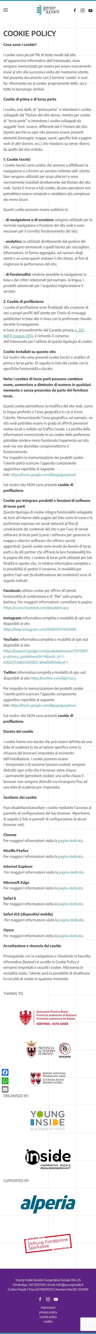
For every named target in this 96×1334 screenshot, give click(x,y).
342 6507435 (37, 1285)
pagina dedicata (70, 840)
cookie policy (48, 1317)
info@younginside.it (69, 1285)
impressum (48, 1307)
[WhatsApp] (5, 1081)
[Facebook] (5, 1072)
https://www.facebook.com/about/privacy (36, 607)
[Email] (5, 1089)
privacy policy (48, 1312)
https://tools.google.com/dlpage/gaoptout (43, 474)
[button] (5, 10)
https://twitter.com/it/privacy (53, 678)
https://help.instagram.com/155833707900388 (39, 629)
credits (48, 1321)
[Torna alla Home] (48, 10)
